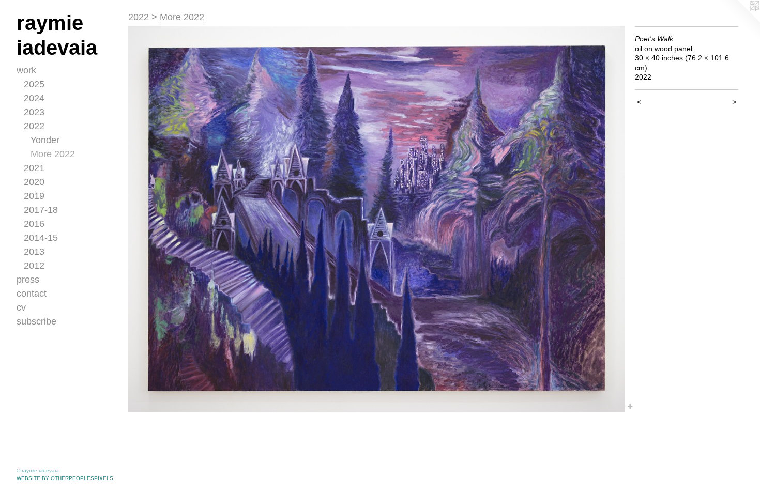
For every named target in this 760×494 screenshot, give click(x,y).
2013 (34, 251)
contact (32, 293)
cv (21, 307)
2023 (34, 112)
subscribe (36, 321)
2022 (34, 126)
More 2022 (53, 154)
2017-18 (41, 210)
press (28, 279)
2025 (34, 84)
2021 (34, 168)
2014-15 (41, 238)
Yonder (45, 140)
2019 (34, 196)
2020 (34, 182)
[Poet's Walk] (376, 219)
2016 (34, 224)
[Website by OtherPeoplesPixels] (739, 20)
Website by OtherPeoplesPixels (65, 478)
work (26, 70)
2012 (34, 265)
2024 (34, 98)
